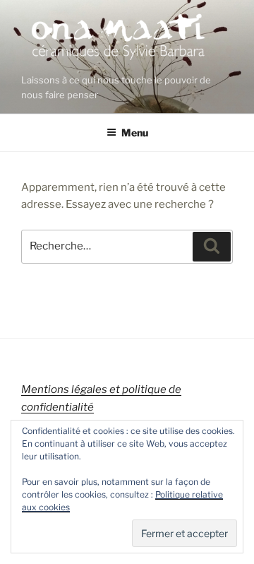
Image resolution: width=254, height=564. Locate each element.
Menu (134, 133)
